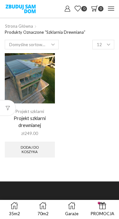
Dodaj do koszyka (30, 149)
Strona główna (19, 26)
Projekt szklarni (30, 111)
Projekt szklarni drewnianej (30, 121)
